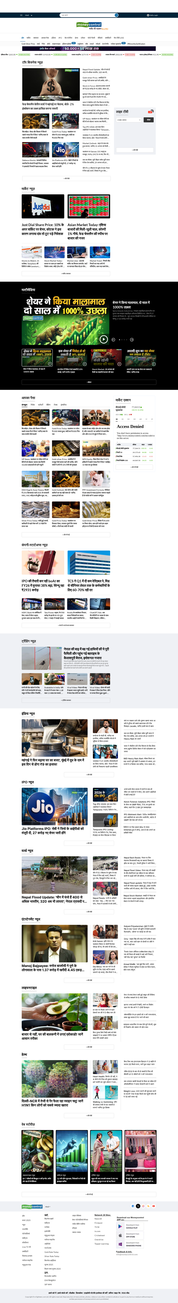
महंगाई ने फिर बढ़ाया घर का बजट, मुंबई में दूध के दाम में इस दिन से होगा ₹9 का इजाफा (96, 95)
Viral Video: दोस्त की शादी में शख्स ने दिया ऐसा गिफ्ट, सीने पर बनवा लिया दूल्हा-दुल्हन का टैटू (100, 690)
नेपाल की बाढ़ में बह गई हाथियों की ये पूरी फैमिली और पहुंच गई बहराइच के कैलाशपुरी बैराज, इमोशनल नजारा (86, 653)
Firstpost (98, 1223)
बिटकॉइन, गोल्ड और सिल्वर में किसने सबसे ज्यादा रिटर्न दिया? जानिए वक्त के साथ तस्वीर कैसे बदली (35, 134)
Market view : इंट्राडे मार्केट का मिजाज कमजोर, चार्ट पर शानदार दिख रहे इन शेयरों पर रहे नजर (77, 264)
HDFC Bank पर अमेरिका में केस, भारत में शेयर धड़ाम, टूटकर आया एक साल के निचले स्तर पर (32, 615)
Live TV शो (26, 1247)
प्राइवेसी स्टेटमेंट (90, 1293)
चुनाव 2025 (48, 1264)
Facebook (133, 1206)
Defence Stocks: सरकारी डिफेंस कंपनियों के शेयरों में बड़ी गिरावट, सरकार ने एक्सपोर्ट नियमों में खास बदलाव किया (35, 163)
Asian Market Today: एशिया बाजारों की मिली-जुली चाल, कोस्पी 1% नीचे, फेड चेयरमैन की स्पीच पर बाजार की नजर (88, 231)
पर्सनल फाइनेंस (27, 1260)
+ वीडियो (89, 382)
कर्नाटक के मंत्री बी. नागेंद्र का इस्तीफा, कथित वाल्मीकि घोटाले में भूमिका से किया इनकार (96, 112)
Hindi (27, 15)
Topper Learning (102, 1244)
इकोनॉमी (47, 1231)
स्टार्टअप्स (47, 1248)
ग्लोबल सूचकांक (116, 44)
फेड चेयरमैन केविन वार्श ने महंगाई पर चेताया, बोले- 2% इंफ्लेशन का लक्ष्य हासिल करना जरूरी (48, 106)
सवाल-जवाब (76, 1232)
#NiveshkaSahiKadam (136, 44)
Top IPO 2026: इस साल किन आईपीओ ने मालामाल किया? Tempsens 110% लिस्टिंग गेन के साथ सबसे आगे (96, 128)
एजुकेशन (80, 44)
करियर (111, 1293)
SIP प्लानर (48, 1284)
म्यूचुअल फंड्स (49, 1235)
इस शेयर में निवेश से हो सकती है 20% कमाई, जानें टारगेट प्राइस (70, 370)
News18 (98, 1218)
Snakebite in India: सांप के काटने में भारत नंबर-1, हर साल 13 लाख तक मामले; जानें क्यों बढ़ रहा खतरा (54, 690)
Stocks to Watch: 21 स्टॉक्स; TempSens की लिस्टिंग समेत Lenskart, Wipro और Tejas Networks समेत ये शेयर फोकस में (30, 264)
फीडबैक (72, 1293)
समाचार (36, 38)
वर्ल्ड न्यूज (27, 851)
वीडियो (100, 38)
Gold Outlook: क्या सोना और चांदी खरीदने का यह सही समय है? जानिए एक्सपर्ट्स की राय (64, 493)
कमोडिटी (108, 38)
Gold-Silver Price (28, 44)
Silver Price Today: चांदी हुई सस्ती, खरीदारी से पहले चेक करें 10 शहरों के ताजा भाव (35, 523)
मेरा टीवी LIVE (119, 38)
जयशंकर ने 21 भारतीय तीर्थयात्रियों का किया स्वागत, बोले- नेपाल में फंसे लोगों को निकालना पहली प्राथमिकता (96, 136)
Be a (105, 29)
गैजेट (43, 44)
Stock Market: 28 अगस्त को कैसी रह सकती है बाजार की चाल (103, 370)
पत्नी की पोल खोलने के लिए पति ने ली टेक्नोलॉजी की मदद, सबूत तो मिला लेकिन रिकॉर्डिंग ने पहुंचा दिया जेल (31, 690)
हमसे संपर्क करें (63, 1293)
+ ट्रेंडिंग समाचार (66, 700)
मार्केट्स (24, 1238)
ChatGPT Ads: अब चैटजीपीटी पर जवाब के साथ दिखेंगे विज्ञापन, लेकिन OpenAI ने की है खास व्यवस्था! (99, 615)
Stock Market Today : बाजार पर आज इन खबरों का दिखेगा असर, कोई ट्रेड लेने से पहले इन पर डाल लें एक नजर (54, 264)
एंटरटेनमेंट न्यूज (31, 919)
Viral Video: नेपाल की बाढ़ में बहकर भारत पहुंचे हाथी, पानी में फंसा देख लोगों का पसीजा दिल (77, 690)
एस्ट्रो (92, 44)
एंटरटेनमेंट (105, 44)
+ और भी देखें (134, 467)
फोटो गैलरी (91, 38)
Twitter (138, 1206)
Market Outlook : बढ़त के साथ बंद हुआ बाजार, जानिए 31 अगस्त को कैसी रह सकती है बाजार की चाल (96, 145)
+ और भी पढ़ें (66, 535)
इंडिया (54, 38)
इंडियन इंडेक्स (66, 44)
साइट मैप (117, 1293)
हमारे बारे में (52, 1293)
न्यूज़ (23, 1224)
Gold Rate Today (51, 1252)
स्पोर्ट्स (98, 44)
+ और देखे (66, 178)
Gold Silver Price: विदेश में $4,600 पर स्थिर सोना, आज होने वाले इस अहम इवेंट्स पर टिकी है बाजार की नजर (95, 523)
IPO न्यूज (28, 782)
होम (23, 38)
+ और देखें (135, 150)
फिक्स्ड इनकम (27, 1256)
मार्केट (29, 38)
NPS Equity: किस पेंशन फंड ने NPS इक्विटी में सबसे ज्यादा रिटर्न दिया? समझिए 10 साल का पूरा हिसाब (96, 462)
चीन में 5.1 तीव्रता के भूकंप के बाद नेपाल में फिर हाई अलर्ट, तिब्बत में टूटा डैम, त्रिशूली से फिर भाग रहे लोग (96, 169)
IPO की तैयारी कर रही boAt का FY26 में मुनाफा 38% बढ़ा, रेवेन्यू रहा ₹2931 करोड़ (43, 585)
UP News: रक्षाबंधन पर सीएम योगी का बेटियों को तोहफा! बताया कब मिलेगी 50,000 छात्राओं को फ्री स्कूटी (96, 120)
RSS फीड (125, 1293)
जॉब (86, 44)
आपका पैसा (45, 38)
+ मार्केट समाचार (66, 274)
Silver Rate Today (51, 1256)
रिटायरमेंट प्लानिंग (50, 1276)
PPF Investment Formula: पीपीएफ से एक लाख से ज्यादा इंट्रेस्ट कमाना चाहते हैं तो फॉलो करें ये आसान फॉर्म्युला (96, 493)
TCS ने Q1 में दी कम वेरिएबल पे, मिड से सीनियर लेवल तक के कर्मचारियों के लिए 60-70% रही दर (89, 585)
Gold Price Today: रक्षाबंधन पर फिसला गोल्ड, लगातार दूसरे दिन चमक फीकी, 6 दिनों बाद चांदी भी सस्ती (64, 523)
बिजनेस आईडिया (50, 1260)
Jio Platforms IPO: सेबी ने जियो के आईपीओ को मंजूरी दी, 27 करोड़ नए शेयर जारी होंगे (65, 163)
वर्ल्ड (38, 44)
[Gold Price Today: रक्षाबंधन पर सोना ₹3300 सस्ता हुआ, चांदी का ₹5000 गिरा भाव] (65, 121)
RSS (148, 1206)
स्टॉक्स (46, 1227)
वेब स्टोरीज (68, 38)
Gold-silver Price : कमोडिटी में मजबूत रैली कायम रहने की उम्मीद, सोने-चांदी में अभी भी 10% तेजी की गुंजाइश (96, 79)
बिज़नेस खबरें (48, 1218)
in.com (97, 1231)
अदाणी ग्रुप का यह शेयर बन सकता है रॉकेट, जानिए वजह (139, 370)
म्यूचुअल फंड (26, 1265)
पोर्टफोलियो (26, 1233)
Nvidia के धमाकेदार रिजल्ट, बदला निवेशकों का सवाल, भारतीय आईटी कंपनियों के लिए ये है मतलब (77, 615)
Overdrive (99, 1239)
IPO (60, 38)
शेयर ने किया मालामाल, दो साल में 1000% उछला (34, 370)
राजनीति (25, 1229)
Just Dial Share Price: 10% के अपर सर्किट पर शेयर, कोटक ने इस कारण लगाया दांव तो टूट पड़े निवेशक (43, 229)
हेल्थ (76, 38)
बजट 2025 (26, 1220)
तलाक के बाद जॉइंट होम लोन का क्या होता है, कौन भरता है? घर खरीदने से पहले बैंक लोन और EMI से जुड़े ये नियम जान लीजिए (96, 431)
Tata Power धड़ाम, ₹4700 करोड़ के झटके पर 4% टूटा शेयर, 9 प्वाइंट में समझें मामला (54, 615)
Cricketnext (100, 1235)
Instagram (143, 1206)
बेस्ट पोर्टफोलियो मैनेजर (80, 1219)
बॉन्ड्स (74, 1228)
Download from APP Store (130, 1235)
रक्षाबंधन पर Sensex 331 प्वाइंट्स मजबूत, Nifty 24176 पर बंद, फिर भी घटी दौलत (95, 153)
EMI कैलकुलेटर (50, 1280)
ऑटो (48, 44)
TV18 (97, 1227)
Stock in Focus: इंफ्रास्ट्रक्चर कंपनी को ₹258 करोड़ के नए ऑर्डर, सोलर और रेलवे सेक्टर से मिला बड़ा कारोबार (96, 87)
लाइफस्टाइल (56, 44)
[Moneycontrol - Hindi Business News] (89, 26)
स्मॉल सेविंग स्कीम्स (78, 1224)
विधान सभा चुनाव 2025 (52, 1269)
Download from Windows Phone (130, 1244)
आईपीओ (47, 1244)
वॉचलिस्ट (25, 1242)
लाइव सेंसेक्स (76, 1215)
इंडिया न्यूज (28, 713)
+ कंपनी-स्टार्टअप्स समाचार (66, 625)
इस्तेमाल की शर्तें (101, 1293)
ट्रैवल (83, 38)
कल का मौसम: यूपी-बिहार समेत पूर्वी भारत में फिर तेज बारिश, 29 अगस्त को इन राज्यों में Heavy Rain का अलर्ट (96, 161)
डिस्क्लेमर (79, 1293)
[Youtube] (153, 1206)
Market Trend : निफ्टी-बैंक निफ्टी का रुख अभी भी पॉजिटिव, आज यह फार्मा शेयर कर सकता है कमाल (100, 264)
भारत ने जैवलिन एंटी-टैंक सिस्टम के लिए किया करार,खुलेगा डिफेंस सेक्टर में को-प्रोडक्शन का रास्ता (96, 103)
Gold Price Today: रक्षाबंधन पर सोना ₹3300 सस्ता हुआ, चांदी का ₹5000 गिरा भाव (64, 134)
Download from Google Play (130, 1226)
